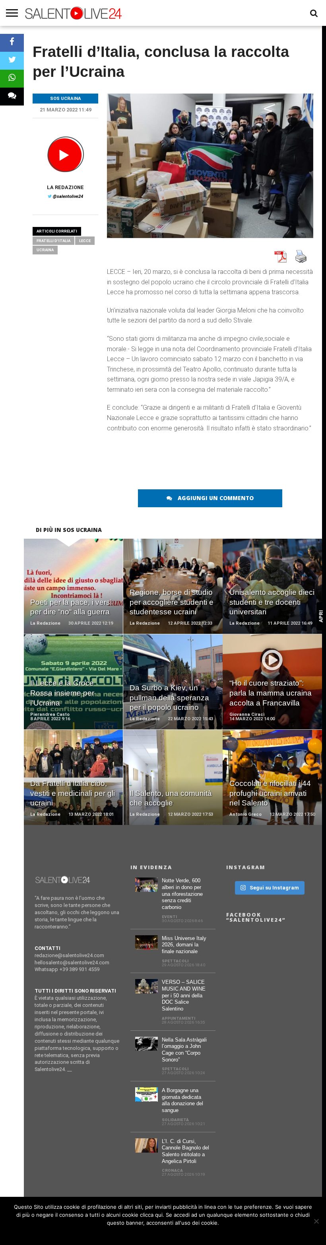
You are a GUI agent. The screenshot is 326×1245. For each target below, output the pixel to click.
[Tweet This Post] (12, 61)
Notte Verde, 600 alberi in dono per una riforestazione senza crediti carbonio (182, 894)
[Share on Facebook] (12, 43)
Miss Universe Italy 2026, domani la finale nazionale (184, 944)
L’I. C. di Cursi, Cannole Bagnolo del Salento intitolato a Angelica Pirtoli (185, 1151)
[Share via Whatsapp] (12, 79)
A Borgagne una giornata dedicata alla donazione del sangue (182, 1100)
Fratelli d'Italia (53, 240)
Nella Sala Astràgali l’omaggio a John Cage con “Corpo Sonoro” (184, 1050)
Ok (163, 1233)
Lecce (85, 240)
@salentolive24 (68, 196)
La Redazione (65, 187)
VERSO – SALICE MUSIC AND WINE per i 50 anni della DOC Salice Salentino (184, 995)
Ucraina (45, 250)
